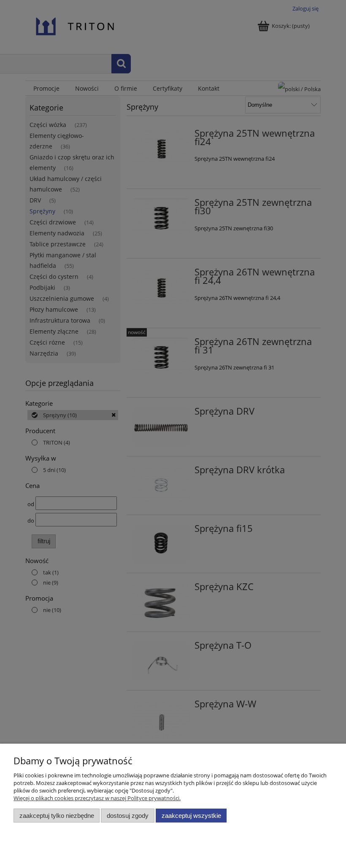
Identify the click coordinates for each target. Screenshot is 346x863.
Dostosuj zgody (128, 815)
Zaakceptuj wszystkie (191, 815)
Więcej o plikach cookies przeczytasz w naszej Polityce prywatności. (97, 798)
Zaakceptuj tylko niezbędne (56, 815)
